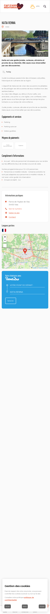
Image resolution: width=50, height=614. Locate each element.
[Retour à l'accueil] (13, 6)
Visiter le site (14, 213)
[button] (15, 209)
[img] (3, 27)
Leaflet (34, 268)
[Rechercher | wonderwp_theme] (45, 6)
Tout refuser (8, 606)
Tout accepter (42, 606)
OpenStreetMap (43, 268)
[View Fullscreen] (5, 245)
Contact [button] (12, 217)
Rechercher (11, 301)
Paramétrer (25, 606)
